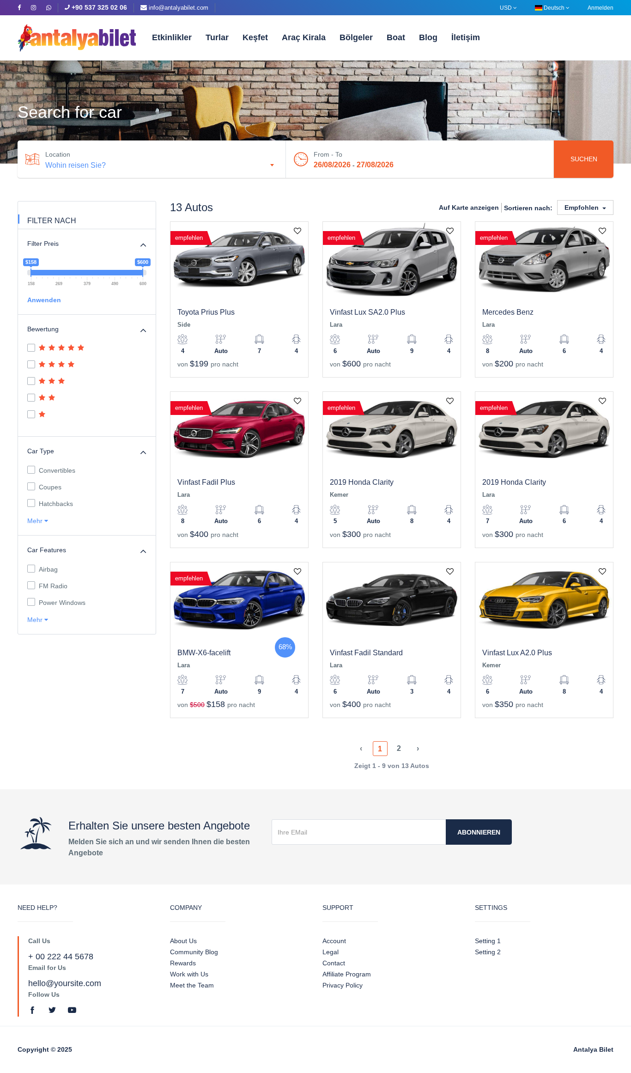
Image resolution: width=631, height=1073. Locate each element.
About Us (183, 941)
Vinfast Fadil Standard (366, 653)
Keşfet (255, 37)
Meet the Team (192, 985)
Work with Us (189, 974)
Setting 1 (488, 941)
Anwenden (44, 300)
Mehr (35, 520)
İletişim (465, 37)
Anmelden (600, 8)
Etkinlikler (172, 37)
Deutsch (554, 8)
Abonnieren (478, 832)
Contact (333, 963)
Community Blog (194, 952)
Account (334, 941)
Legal (330, 952)
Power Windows (62, 602)
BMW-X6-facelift (204, 653)
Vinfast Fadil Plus (206, 482)
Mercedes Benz (508, 312)
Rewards (183, 963)
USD (506, 8)
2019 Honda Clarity (362, 482)
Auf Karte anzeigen (469, 207)
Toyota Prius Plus (206, 312)
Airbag (48, 569)
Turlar (217, 37)
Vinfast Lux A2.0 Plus (517, 653)
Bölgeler (356, 37)
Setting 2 (488, 952)
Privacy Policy (342, 985)
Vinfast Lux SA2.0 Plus (367, 312)
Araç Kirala (304, 37)
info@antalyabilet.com (178, 7)
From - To (328, 154)
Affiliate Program (346, 974)
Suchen (583, 159)
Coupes (50, 487)
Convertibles (57, 470)
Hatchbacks (56, 503)
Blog (428, 37)
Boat (396, 37)
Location (57, 154)
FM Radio (53, 586)
